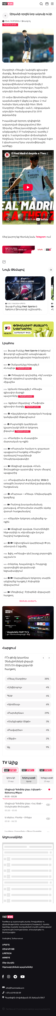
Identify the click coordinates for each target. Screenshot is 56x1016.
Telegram (41, 236)
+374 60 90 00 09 (13, 993)
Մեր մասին (8, 963)
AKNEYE (6, 957)
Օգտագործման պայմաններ (17, 967)
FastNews (6, 922)
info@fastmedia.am (15, 988)
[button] (47, 3)
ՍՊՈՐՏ (6, 945)
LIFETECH (6, 953)
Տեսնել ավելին (28, 601)
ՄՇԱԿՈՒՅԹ (8, 949)
